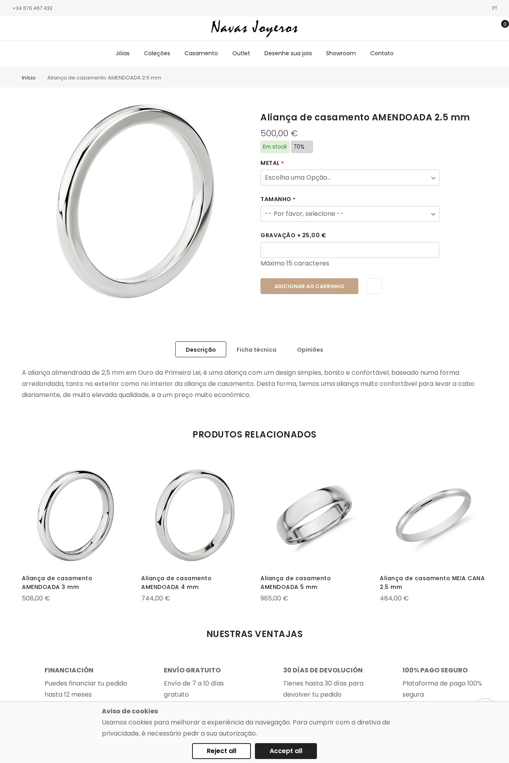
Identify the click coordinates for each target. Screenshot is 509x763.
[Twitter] (34, 28)
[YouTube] (46, 28)
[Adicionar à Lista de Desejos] (374, 286)
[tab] (200, 349)
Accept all (286, 750)
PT (495, 8)
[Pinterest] (58, 28)
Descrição (201, 350)
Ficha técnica (256, 350)
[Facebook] (10, 28)
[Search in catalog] (462, 28)
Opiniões (310, 350)
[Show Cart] (499, 28)
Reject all (221, 750)
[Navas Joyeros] (255, 28)
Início (29, 77)
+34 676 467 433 (32, 8)
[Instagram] (22, 28)
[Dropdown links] (474, 28)
